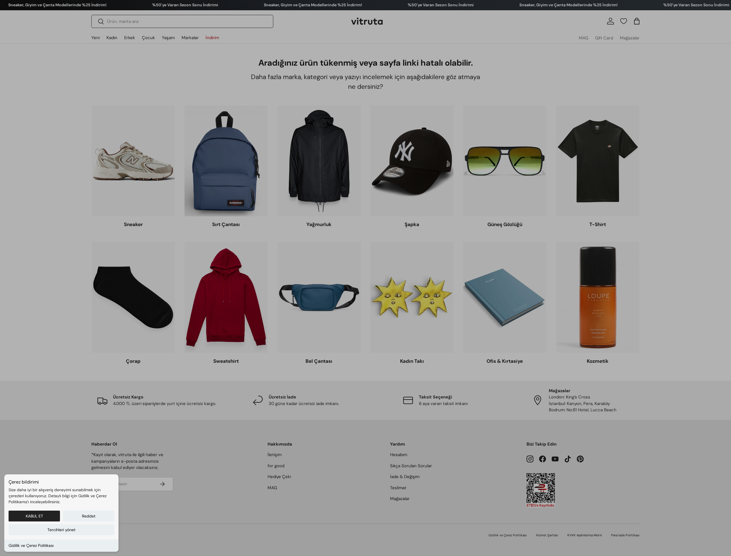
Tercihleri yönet (61, 529)
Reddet (88, 516)
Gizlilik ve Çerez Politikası (31, 545)
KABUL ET (34, 516)
